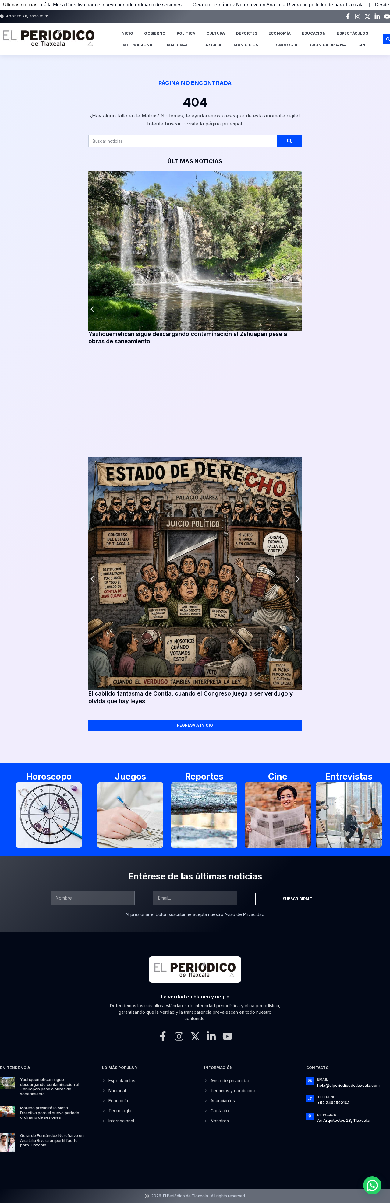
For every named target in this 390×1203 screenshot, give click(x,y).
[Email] (310, 1081)
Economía (279, 33)
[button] (92, 309)
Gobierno (154, 33)
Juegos (130, 776)
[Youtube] (387, 16)
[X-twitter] (367, 16)
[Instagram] (358, 16)
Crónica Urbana (328, 45)
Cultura (216, 33)
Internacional (138, 45)
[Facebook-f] (348, 16)
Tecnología (284, 45)
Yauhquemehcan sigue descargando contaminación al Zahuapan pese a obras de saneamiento (49, 1086)
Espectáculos (352, 33)
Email (322, 1079)
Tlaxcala (211, 45)
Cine (363, 45)
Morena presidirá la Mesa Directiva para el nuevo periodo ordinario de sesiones (49, 1112)
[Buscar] (289, 141)
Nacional (177, 45)
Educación (314, 33)
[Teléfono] (310, 1098)
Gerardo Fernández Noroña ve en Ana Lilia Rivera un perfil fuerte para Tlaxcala (209, 4)
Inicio (126, 33)
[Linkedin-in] (377, 16)
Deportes (246, 33)
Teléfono (326, 1097)
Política (186, 33)
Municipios (246, 45)
